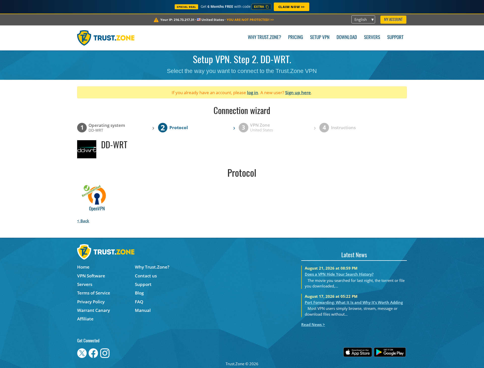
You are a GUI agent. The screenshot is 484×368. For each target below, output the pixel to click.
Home (83, 267)
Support (395, 37)
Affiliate (85, 319)
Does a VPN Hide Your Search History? (339, 274)
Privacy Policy (91, 302)
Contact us (146, 276)
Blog (139, 293)
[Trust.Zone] (105, 37)
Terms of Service (93, 293)
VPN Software (91, 276)
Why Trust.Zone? (264, 37)
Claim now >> (291, 7)
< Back (83, 220)
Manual (143, 310)
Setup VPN (319, 37)
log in (252, 92)
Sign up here (298, 92)
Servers (372, 37)
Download (347, 37)
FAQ (139, 302)
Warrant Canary (93, 310)
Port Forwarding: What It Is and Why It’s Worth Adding (354, 302)
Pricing (295, 37)
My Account (393, 20)
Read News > (313, 324)
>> (250, 19)
